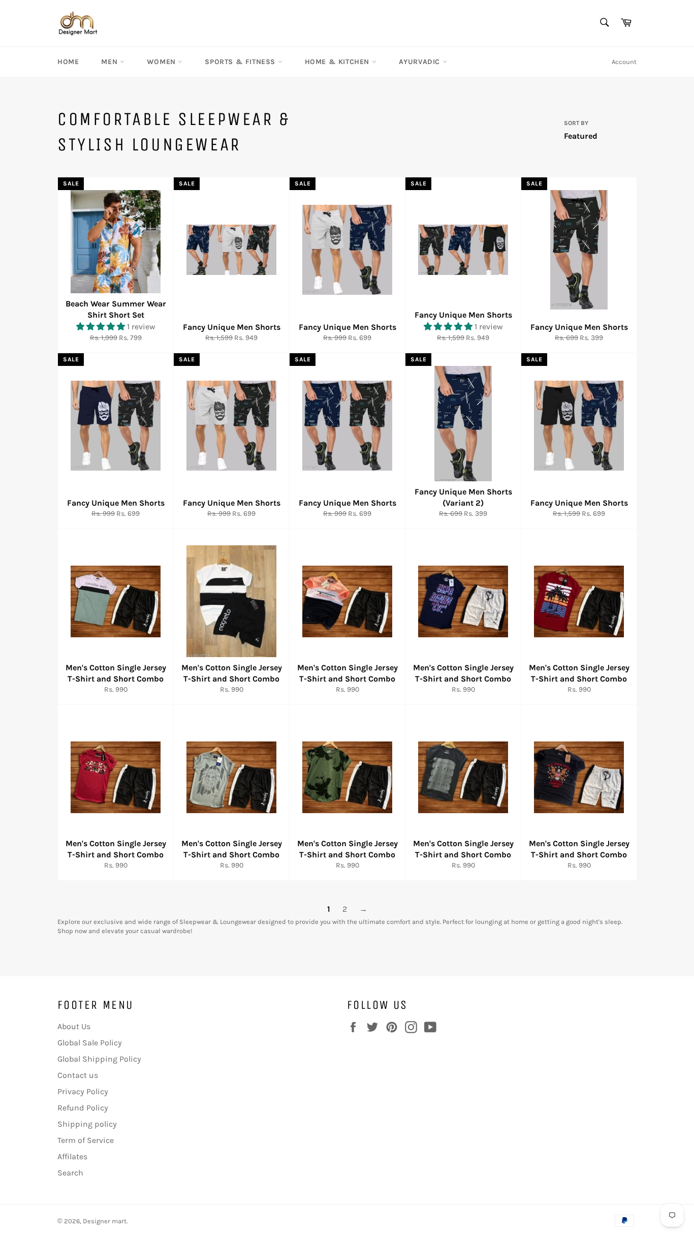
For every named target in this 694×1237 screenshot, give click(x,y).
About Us (73, 1026)
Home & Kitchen (338, 61)
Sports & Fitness (241, 61)
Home (68, 61)
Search (70, 1173)
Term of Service (85, 1140)
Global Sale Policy (89, 1042)
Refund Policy (82, 1107)
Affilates (72, 1156)
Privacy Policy (82, 1091)
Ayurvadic (421, 61)
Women (162, 61)
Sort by (576, 123)
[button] (101, 326)
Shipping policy (87, 1124)
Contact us (77, 1075)
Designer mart (105, 1221)
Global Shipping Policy (99, 1059)
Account (624, 62)
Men (110, 61)
